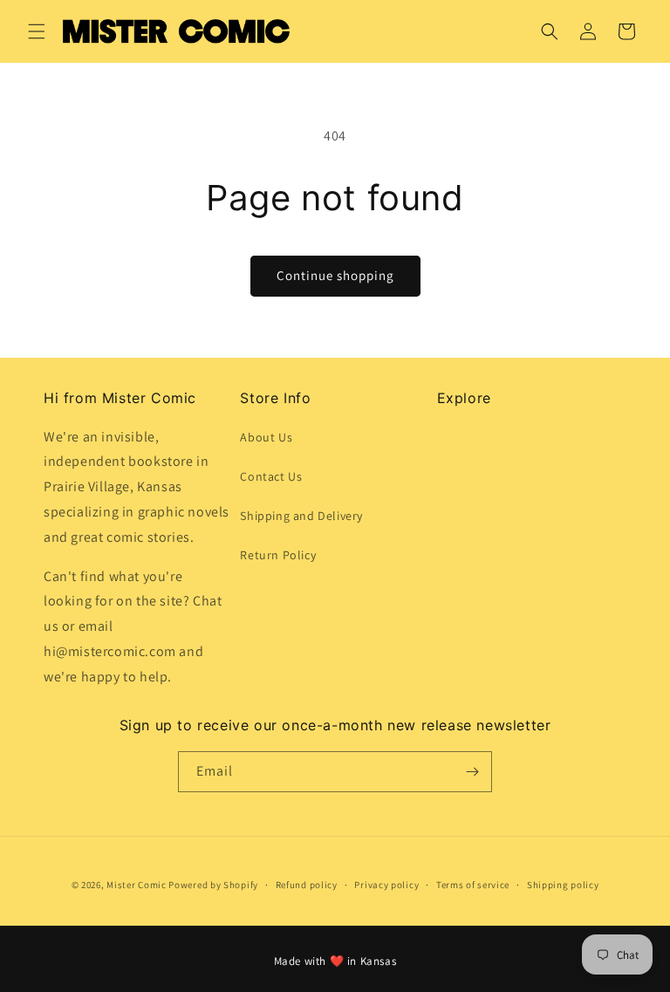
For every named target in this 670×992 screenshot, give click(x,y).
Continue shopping (335, 275)
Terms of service (472, 885)
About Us (266, 437)
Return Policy (278, 555)
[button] (36, 31)
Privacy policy (386, 885)
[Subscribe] (472, 771)
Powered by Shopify (213, 885)
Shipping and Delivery (301, 515)
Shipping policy (563, 885)
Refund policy (307, 885)
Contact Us (271, 476)
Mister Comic (136, 885)
